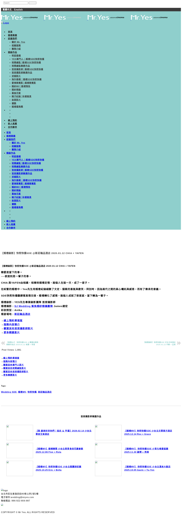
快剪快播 (32, 392)
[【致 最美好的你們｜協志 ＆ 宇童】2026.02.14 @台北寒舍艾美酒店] (19, 432)
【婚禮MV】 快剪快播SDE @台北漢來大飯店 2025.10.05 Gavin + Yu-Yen (147, 468)
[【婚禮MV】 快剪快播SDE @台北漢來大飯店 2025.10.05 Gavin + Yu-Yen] (108, 468)
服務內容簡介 (12, 324)
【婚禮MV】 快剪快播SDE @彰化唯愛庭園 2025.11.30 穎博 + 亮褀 (146, 450)
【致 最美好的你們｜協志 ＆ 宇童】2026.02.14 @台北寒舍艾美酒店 (64, 432)
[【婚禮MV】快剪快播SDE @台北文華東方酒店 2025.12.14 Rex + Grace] (108, 432)
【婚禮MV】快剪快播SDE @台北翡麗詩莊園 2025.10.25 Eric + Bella (58, 468)
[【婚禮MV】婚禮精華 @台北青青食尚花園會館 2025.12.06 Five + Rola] (19, 450)
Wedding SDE (9, 392)
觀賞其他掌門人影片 (13, 365)
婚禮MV (22, 392)
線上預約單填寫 (13, 320)
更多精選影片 (12, 332)
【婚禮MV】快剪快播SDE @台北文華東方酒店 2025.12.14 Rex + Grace (148, 432)
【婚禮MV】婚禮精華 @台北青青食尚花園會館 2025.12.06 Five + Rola (59, 450)
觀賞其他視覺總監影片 (14, 368)
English (18, 9)
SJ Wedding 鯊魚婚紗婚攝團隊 (33, 306)
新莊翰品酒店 (22, 314)
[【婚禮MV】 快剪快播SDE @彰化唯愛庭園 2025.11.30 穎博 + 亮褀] (108, 450)
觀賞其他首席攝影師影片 (18, 328)
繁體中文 (8, 9)
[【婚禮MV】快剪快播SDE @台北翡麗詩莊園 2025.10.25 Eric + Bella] (19, 468)
